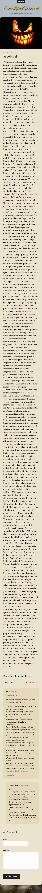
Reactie (6, 850)
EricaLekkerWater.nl (21, 8)
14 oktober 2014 (23, 785)
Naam (5, 840)
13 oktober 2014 (13, 691)
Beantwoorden (10, 775)
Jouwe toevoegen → (32, 683)
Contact (29, 889)
